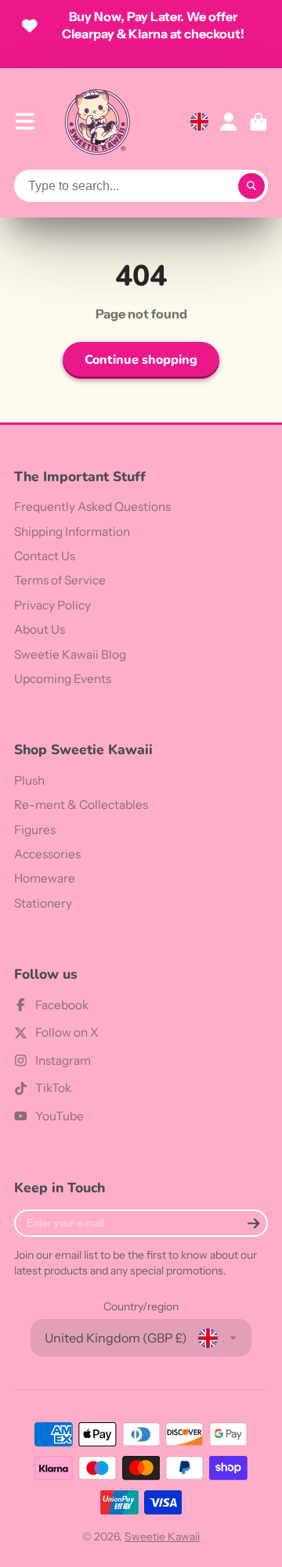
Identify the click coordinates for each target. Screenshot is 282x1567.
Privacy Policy (52, 605)
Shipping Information (72, 531)
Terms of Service (60, 580)
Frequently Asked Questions (92, 506)
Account (228, 122)
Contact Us (44, 555)
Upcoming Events (62, 678)
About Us (39, 629)
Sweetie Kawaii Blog (70, 654)
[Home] (97, 121)
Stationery (43, 903)
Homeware (44, 878)
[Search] (251, 186)
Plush (29, 780)
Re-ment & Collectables (81, 804)
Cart (258, 122)
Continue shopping (141, 359)
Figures (35, 829)
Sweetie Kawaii (162, 1536)
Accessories (47, 853)
